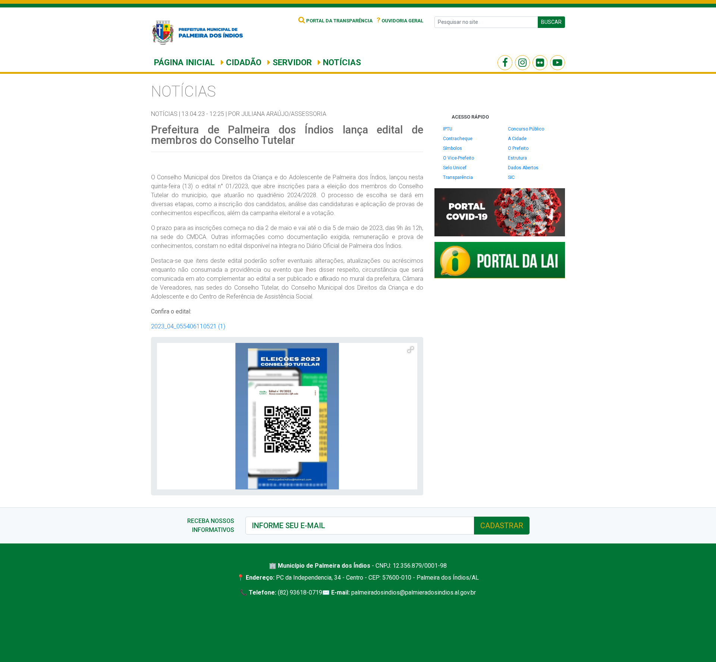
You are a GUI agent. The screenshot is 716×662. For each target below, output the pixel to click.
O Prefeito (518, 148)
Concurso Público (526, 129)
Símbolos (452, 148)
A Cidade (517, 138)
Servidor (291, 62)
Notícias (341, 62)
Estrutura (517, 158)
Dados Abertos (523, 167)
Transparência (458, 177)
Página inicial (184, 62)
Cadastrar (501, 525)
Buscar (551, 22)
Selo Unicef (455, 167)
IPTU (447, 129)
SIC (511, 177)
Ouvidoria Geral (400, 20)
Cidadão (242, 62)
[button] (411, 350)
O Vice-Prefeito (458, 158)
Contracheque (457, 138)
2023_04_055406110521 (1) (188, 326)
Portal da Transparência (339, 20)
